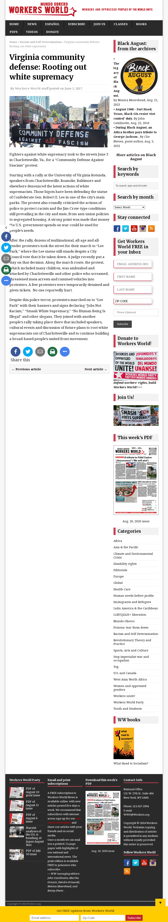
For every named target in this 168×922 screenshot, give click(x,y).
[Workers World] (84, 10)
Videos (32, 32)
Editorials (120, 570)
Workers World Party (129, 702)
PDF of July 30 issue (33, 852)
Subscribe (76, 24)
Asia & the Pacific (126, 547)
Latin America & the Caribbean (136, 608)
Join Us (99, 24)
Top (116, 667)
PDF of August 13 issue (32, 805)
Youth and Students (128, 709)
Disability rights (125, 564)
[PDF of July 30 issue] (16, 858)
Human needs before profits (134, 596)
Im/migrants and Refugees (132, 602)
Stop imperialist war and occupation (131, 658)
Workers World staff (32, 88)
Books (141, 24)
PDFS (14, 32)
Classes (121, 24)
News (32, 24)
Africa (118, 541)
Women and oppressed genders (130, 688)
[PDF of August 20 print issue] (16, 796)
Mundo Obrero (124, 621)
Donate (52, 32)
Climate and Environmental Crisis (133, 555)
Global (118, 583)
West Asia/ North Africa (130, 679)
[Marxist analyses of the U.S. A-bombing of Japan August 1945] (16, 835)
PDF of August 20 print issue (33, 792)
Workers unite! (124, 696)
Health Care (122, 589)
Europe (119, 576)
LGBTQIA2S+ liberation (130, 615)
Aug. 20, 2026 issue (136, 521)
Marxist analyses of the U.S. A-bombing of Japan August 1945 (35, 836)
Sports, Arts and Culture (131, 650)
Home (14, 24)
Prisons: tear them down (131, 627)
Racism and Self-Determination (136, 634)
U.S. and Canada (125, 673)
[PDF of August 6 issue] (16, 822)
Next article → (96, 369)
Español (52, 24)
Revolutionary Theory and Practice (132, 642)
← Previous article (26, 369)
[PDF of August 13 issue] (16, 809)
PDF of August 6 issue (31, 818)
